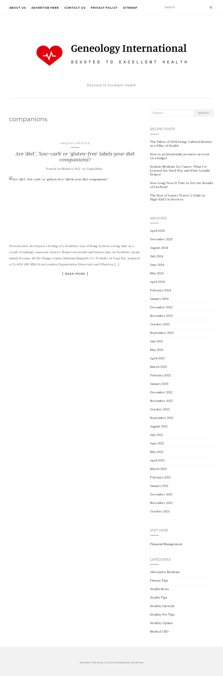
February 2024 (160, 290)
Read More (75, 273)
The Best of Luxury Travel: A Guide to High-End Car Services (177, 197)
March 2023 (158, 367)
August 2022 (159, 426)
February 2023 (160, 375)
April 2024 (157, 282)
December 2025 (161, 239)
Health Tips (158, 597)
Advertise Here (45, 7)
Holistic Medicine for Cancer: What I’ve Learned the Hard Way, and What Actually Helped (180, 170)
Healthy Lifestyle (75, 143)
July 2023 (156, 341)
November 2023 (161, 316)
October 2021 (159, 511)
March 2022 (158, 469)
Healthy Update (161, 623)
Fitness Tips (159, 580)
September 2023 (162, 333)
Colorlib (109, 662)
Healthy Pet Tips (162, 614)
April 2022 (157, 460)
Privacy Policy (104, 7)
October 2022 (160, 409)
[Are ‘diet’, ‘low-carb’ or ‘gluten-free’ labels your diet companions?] (75, 207)
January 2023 (159, 384)
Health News (159, 589)
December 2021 (161, 494)
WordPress (137, 662)
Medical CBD (159, 631)
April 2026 (157, 231)
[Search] (211, 7)
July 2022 (156, 435)
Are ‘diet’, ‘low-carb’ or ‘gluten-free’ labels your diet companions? (75, 156)
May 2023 (156, 350)
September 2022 (162, 418)
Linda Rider (94, 169)
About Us (17, 7)
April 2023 (157, 358)
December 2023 (161, 307)
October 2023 (160, 324)
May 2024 (157, 273)
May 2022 (156, 452)
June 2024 (157, 265)
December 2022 (161, 392)
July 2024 (156, 256)
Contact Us (74, 7)
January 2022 (159, 486)
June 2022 (157, 443)
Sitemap (130, 7)
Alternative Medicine (165, 572)
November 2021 (161, 503)
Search (203, 112)
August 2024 (159, 248)
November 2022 (161, 401)
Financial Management (166, 544)
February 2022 (160, 477)
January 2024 (159, 299)
